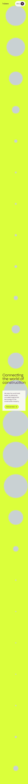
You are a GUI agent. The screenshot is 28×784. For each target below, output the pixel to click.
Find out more (10, 407)
